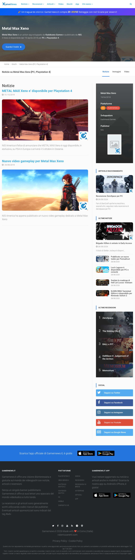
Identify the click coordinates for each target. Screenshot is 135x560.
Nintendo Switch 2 (62, 485)
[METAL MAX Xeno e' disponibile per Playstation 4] (45, 119)
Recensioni (37, 4)
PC (59, 497)
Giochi (69, 4)
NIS (102, 130)
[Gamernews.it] (9, 4)
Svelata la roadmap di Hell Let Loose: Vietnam (121, 281)
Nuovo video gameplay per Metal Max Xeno (33, 161)
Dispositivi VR (63, 505)
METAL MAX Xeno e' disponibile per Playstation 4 (37, 91)
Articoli (50, 4)
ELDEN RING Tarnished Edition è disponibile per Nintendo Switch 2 (121, 293)
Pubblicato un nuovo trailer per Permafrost (120, 258)
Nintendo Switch (62, 492)
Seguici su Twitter (112, 393)
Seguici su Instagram (113, 412)
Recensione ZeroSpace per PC (109, 196)
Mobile (61, 501)
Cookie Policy (76, 541)
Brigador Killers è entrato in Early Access (114, 243)
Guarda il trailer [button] (13, 47)
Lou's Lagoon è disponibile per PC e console (120, 269)
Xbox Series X (63, 480)
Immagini (116, 72)
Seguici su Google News (115, 432)
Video (61, 4)
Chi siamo (86, 4)
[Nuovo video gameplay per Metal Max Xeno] (45, 190)
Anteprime (79, 491)
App (77, 4)
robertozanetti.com (67, 534)
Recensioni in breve (80, 485)
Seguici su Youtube (112, 422)
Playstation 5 (63, 476)
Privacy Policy (60, 541)
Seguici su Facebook (113, 402)
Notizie (24, 4)
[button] (86, 453)
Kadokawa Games (108, 119)
